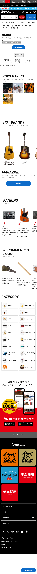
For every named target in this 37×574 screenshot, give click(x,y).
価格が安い (6, 61)
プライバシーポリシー (8, 538)
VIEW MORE (18, 47)
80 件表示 (30, 61)
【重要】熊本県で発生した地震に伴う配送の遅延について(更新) (18, 5)
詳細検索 (22, 17)
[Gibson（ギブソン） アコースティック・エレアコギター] (25, 148)
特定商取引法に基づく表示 (9, 541)
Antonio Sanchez (8, 42)
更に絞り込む (18, 55)
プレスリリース (6, 547)
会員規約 (4, 544)
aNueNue (17, 42)
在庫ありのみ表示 (17, 61)
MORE (18, 183)
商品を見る (28, 570)
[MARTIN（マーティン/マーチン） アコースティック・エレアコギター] (9, 148)
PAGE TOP (20, 435)
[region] (18, 148)
